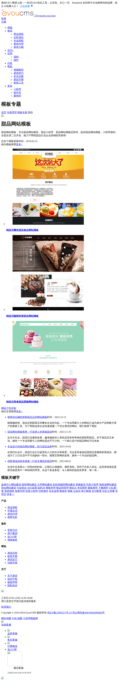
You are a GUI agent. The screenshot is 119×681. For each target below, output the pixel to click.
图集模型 (93, 487)
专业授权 (19, 40)
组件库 (17, 92)
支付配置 (97, 491)
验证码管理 (62, 487)
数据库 (63, 491)
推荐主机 (12, 517)
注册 (3, 22)
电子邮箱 (86, 491)
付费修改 (12, 646)
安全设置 (54, 491)
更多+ (19, 144)
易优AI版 (19, 47)
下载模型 (103, 487)
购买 (9, 31)
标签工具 (19, 82)
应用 (9, 53)
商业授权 (19, 34)
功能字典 (12, 562)
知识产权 (12, 579)
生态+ (10, 50)
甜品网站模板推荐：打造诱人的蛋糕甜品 (29, 432)
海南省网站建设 (108, 484)
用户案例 (12, 533)
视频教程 (19, 69)
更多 (9, 86)
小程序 (17, 89)
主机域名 (19, 37)
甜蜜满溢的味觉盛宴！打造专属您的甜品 (29, 461)
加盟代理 (20, 491)
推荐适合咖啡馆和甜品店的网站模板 (27, 417)
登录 (3, 18)
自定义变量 (108, 491)
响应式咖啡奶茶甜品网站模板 (22, 316)
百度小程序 (31, 491)
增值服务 (12, 540)
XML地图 (17, 618)
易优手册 (19, 79)
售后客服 (12, 640)
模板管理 (51, 487)
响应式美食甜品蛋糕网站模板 (22, 401)
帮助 (9, 66)
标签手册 (12, 556)
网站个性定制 (8, 408)
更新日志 (12, 530)
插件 (16, 60)
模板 (9, 27)
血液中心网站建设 (11, 484)
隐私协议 (12, 585)
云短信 (77, 491)
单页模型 (82, 487)
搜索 (70, 491)
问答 (9, 63)
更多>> (11, 494)
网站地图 (6, 618)
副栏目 (41, 487)
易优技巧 (19, 73)
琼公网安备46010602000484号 (88, 612)
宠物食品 (81, 484)
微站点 (73, 487)
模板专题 (22, 112)
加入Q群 (12, 536)
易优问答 (12, 553)
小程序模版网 (30, 618)
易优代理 (19, 43)
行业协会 (22, 487)
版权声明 (12, 582)
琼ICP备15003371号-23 (59, 612)
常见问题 (19, 76)
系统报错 (9, 491)
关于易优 (12, 575)
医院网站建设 (29, 484)
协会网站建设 (8, 487)
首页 (3, 112)
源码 (16, 56)
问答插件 (43, 491)
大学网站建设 (44, 484)
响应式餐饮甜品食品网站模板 (22, 230)
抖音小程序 (92, 484)
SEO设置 (32, 487)
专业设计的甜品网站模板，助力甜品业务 (29, 446)
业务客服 (12, 633)
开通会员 (12, 510)
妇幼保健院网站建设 (64, 484)
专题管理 (12, 112)
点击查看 (25, 6)
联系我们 (6, 607)
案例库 (17, 95)
